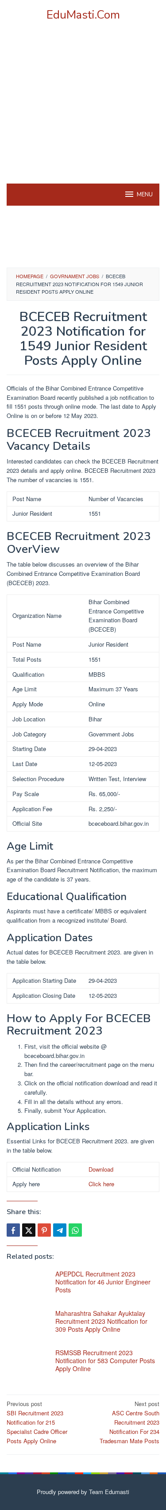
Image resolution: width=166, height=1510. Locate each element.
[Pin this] (44, 1230)
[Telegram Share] (59, 1230)
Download (101, 1169)
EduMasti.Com (83, 15)
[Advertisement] (83, 113)
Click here (101, 1184)
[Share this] (13, 1230)
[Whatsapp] (75, 1230)
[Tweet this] (28, 1230)
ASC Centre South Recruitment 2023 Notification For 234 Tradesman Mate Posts (129, 1422)
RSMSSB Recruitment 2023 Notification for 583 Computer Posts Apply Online (105, 1360)
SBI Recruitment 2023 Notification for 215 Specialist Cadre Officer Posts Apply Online (37, 1422)
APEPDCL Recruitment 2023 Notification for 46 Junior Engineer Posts (103, 1281)
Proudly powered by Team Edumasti (83, 1491)
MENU (145, 195)
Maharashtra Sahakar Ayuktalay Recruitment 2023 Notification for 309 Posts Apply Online (101, 1321)
